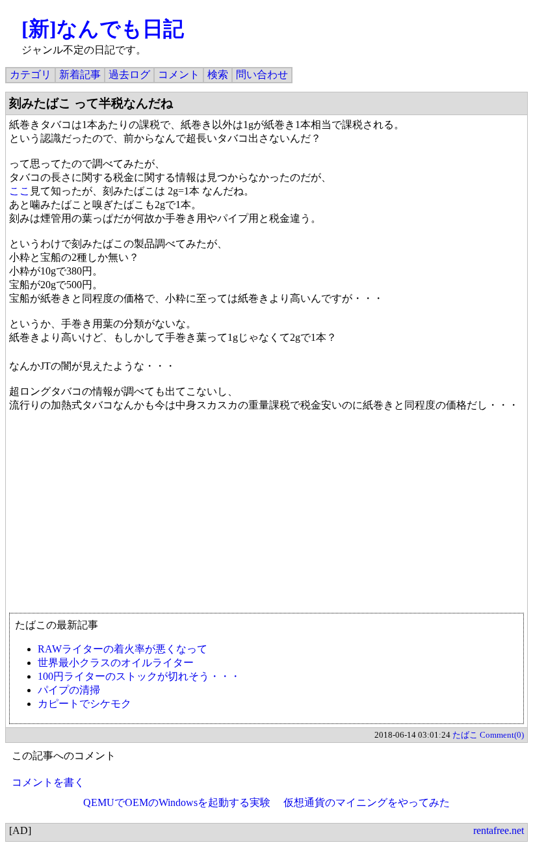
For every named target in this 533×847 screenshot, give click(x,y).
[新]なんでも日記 (102, 28)
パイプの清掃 (69, 689)
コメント (179, 74)
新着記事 (80, 74)
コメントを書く (48, 782)
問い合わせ (262, 74)
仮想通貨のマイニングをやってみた (366, 802)
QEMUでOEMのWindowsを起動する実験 (176, 802)
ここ (19, 190)
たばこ (465, 735)
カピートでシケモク (84, 703)
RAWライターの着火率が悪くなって (122, 648)
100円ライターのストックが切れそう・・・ (139, 676)
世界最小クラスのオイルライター (116, 662)
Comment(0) (502, 735)
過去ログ (129, 74)
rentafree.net (498, 830)
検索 (217, 74)
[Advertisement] (266, 518)
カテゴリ (30, 74)
